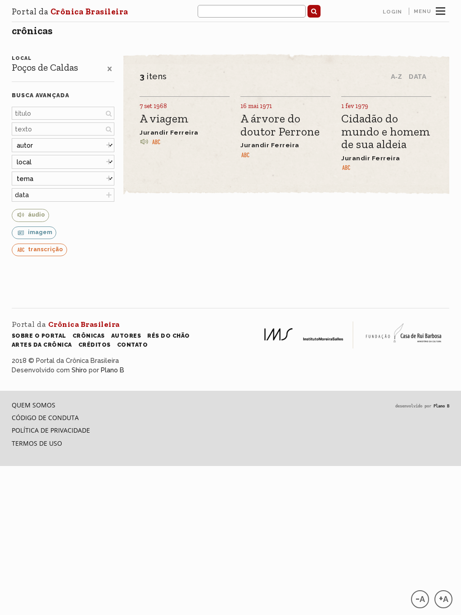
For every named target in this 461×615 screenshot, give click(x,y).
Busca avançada (40, 95)
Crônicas (32, 30)
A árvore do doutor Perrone (280, 125)
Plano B (112, 370)
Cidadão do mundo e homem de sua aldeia (385, 132)
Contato (132, 344)
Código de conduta (45, 417)
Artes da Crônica (42, 344)
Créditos (94, 344)
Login (392, 12)
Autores (126, 335)
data (22, 195)
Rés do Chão (168, 335)
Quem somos (33, 405)
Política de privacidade (51, 430)
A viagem (164, 119)
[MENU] (440, 10)
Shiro (79, 370)
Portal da (70, 11)
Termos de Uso (37, 443)
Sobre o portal (39, 335)
